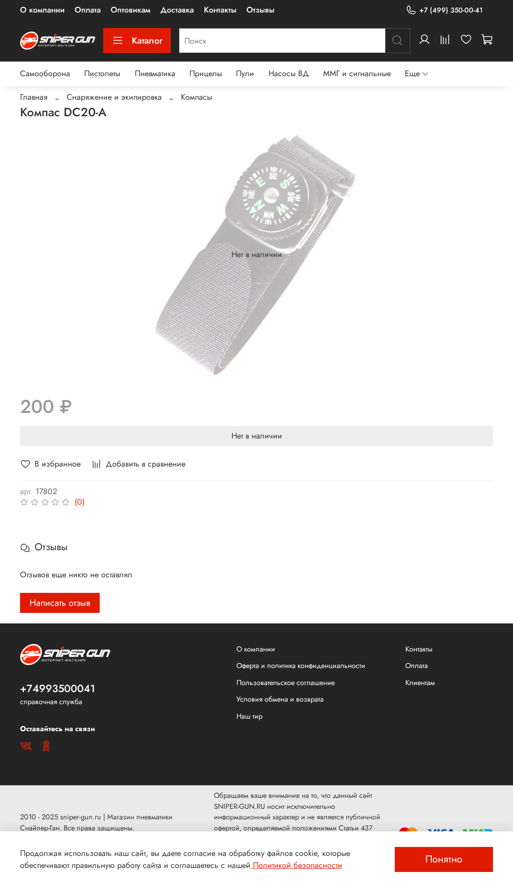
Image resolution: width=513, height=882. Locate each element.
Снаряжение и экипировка (114, 97)
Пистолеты (102, 73)
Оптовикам (130, 10)
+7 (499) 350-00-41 (451, 10)
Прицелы (205, 73)
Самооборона (45, 73)
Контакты (220, 10)
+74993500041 (57, 688)
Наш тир (249, 716)
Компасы (196, 97)
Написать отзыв (60, 602)
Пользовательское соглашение (285, 683)
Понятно (443, 859)
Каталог (147, 40)
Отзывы (260, 10)
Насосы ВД (289, 73)
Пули (245, 73)
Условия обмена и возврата (280, 699)
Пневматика (155, 73)
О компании (42, 10)
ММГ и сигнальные (357, 73)
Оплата (88, 10)
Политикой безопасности (296, 865)
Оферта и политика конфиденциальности (300, 665)
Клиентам (420, 683)
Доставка (177, 10)
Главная (34, 97)
